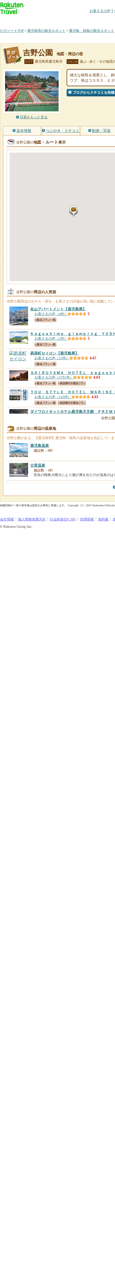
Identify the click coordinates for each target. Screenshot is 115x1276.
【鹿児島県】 (58, 309)
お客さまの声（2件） (51, 339)
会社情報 (7, 519)
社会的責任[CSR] (63, 519)
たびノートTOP (12, 31)
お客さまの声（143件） (52, 397)
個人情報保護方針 (32, 519)
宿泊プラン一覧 (45, 320)
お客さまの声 (100, 11)
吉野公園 (38, 52)
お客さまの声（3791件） (53, 377)
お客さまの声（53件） (52, 358)
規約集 (103, 519)
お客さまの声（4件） (51, 314)
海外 (40, 20)
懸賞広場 (62, 20)
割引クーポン (84, 20)
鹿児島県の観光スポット (46, 31)
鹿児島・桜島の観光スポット (91, 31)
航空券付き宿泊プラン (72, 383)
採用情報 (87, 519)
